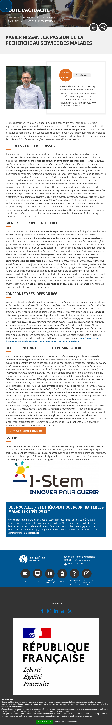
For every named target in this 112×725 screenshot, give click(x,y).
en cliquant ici (32, 532)
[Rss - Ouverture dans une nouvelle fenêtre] (70, 612)
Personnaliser (44, 721)
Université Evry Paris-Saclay (20, 17)
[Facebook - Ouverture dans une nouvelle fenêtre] (42, 612)
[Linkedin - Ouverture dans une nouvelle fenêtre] (56, 612)
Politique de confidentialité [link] (65, 722)
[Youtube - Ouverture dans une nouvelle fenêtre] (63, 612)
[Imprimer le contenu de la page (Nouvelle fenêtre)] (93, 27)
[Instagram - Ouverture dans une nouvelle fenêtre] (49, 612)
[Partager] (103, 27)
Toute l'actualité (49, 17)
